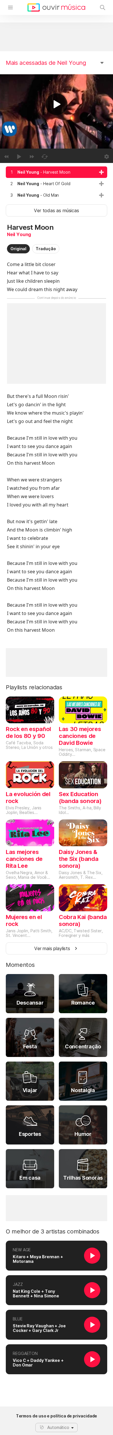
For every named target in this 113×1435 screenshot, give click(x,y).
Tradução (46, 248)
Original (18, 248)
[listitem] (56, 172)
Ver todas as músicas (56, 210)
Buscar (102, 7)
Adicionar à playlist (101, 172)
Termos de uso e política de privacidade (56, 1416)
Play (56, 104)
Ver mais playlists (52, 948)
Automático (58, 1427)
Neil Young (19, 234)
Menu (10, 7)
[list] (56, 183)
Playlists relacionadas (34, 687)
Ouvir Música (56, 7)
